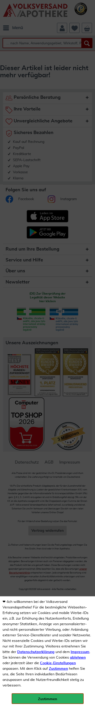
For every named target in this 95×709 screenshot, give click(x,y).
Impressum (80, 652)
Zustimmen (58, 668)
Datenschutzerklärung (35, 652)
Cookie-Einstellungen (58, 663)
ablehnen (78, 657)
